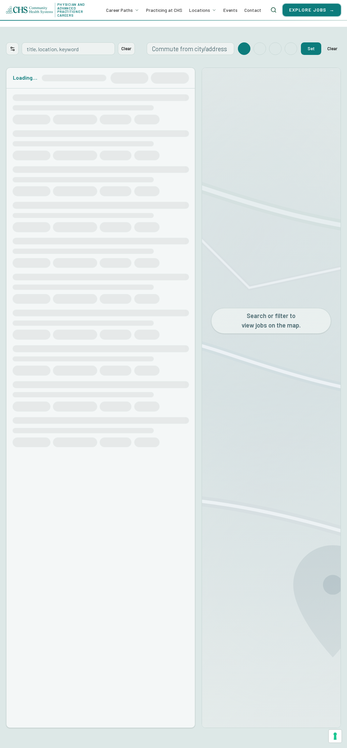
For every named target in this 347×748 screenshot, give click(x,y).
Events (230, 10)
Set (311, 48)
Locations (199, 10)
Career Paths (119, 10)
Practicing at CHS (164, 10)
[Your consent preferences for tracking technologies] (335, 736)
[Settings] (12, 48)
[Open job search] (274, 10)
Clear (126, 48)
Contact (252, 10)
